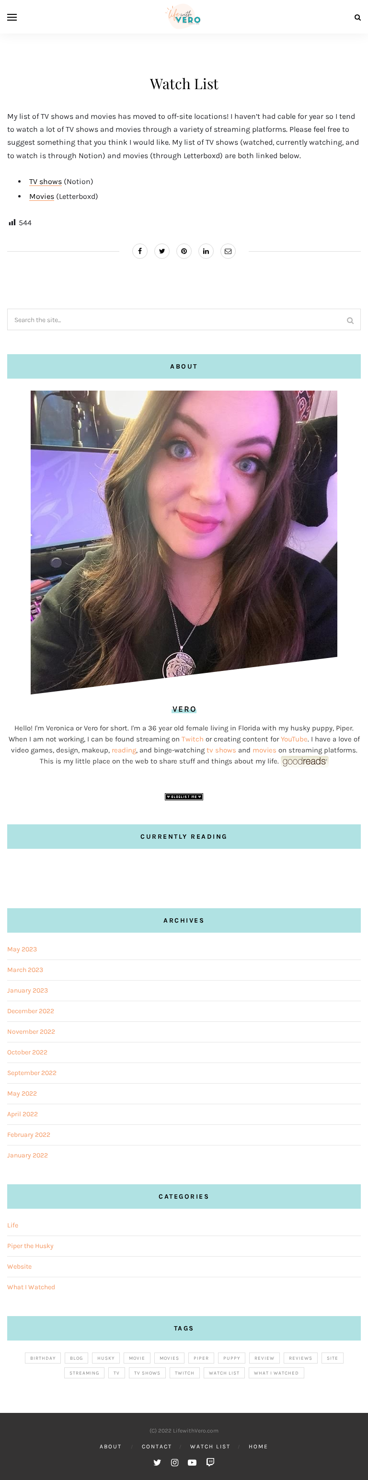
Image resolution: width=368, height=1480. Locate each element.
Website (19, 1266)
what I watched (276, 1373)
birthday (43, 1358)
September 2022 (32, 1073)
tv (117, 1373)
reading (124, 750)
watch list (224, 1373)
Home (258, 1446)
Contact (157, 1446)
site (332, 1358)
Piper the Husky (30, 1246)
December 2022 (30, 1011)
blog (76, 1358)
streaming (84, 1373)
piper (201, 1358)
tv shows (221, 750)
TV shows (45, 181)
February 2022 (28, 1135)
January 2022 (27, 1155)
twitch (185, 1373)
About (111, 1446)
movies (265, 750)
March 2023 (25, 970)
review (264, 1358)
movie (137, 1358)
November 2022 (31, 1032)
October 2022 (27, 1052)
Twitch (193, 739)
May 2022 (22, 1093)
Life (12, 1225)
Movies (41, 196)
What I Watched (31, 1287)
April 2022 (22, 1114)
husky (106, 1358)
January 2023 (27, 990)
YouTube (294, 739)
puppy (231, 1358)
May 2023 (22, 949)
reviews (300, 1358)
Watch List (210, 1446)
